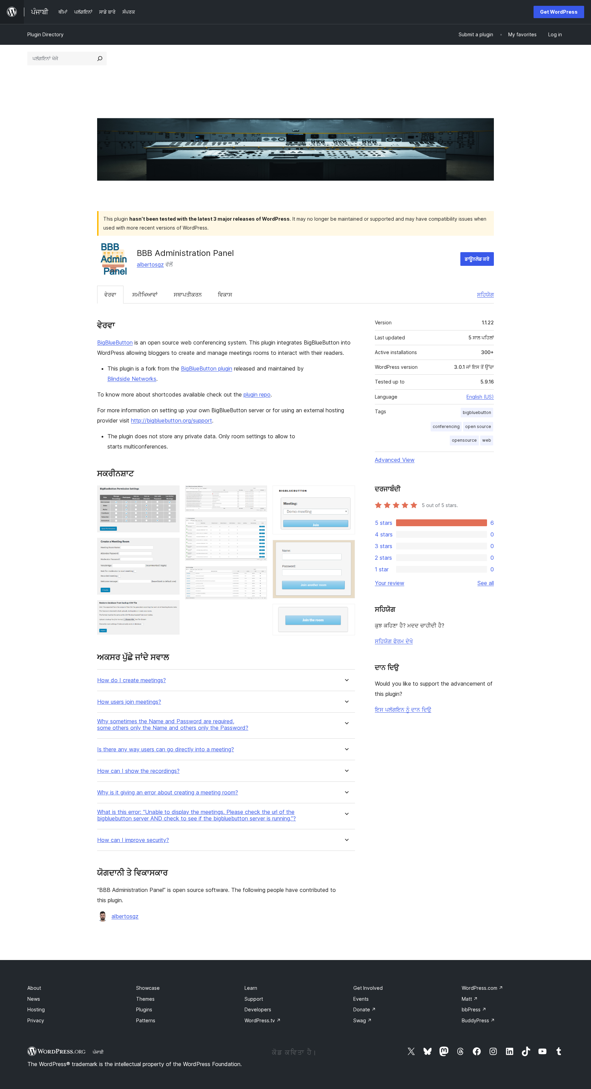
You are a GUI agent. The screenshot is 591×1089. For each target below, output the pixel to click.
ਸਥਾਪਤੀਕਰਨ (188, 294)
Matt (470, 999)
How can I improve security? (133, 840)
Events (361, 999)
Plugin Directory (45, 34)
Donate (364, 1009)
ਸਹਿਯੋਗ (485, 294)
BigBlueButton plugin (206, 368)
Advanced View (395, 459)
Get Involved (368, 988)
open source (478, 426)
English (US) (480, 397)
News (33, 999)
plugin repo (257, 394)
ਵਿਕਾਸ (225, 294)
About (34, 988)
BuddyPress (478, 1020)
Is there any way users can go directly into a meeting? (165, 749)
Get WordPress (559, 12)
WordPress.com (482, 988)
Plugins (144, 1009)
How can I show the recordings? (138, 771)
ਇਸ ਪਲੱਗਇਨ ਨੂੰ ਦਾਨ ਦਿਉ (403, 709)
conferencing (446, 426)
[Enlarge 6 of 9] (257, 575)
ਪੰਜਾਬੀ (98, 1052)
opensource (464, 440)
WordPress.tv (263, 1020)
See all (485, 583)
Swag (362, 1020)
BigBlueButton (115, 342)
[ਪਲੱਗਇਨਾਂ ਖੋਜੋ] (100, 58)
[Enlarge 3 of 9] (170, 609)
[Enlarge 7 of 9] (345, 494)
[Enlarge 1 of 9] (170, 494)
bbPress (474, 1009)
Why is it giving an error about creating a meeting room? (167, 792)
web (486, 440)
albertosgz (150, 264)
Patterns (145, 1020)
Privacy (35, 1020)
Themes (145, 999)
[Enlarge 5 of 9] (257, 526)
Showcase (148, 988)
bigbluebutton (477, 412)
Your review (389, 583)
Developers (258, 1009)
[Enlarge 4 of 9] (257, 494)
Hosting (36, 1009)
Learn (251, 988)
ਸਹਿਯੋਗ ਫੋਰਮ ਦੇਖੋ (394, 641)
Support (254, 999)
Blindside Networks (131, 378)
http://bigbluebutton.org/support (171, 420)
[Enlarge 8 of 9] (345, 549)
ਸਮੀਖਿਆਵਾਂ (145, 294)
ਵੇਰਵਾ (110, 294)
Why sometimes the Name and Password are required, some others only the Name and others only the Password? (172, 724)
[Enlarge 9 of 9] (345, 613)
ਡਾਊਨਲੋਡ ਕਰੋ (477, 259)
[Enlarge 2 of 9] (170, 547)
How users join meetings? (129, 702)
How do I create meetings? (131, 680)
